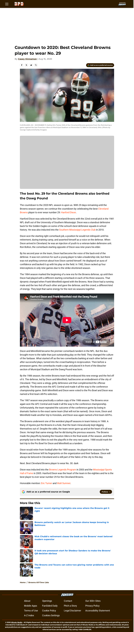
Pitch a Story (70, 605)
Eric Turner (46, 483)
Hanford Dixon (68, 212)
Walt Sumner (63, 483)
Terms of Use (31, 610)
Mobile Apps (30, 605)
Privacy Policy (92, 605)
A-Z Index (29, 615)
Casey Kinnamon (27, 59)
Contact (68, 600)
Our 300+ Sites (92, 600)
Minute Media (16, 622)
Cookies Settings (51, 615)
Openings (47, 600)
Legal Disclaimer (72, 610)
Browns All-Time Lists (38, 582)
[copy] (36, 65)
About (27, 600)
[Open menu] (6, 4)
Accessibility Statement (97, 610)
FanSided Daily (50, 605)
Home (23, 582)
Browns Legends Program (62, 469)
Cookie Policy (49, 610)
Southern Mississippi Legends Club (77, 229)
